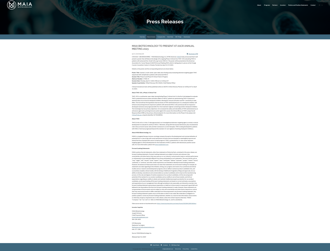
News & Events (151, 37)
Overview (142, 37)
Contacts (165, 245)
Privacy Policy (186, 249)
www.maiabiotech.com (161, 144)
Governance (187, 37)
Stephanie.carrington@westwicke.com (143, 227)
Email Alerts (156, 245)
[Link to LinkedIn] (322, 5)
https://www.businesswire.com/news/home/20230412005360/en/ (176, 203)
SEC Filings (178, 37)
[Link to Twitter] (319, 5)
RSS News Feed (175, 245)
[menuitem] (298, 5)
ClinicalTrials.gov (137, 115)
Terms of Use (178, 249)
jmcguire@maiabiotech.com (140, 217)
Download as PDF (193, 54)
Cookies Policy (194, 249)
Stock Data (170, 37)
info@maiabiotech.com (168, 249)
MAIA (179, 57)
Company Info (161, 37)
